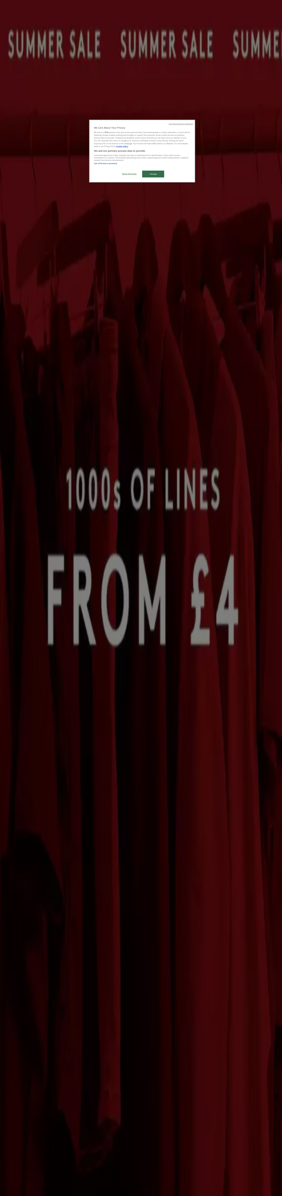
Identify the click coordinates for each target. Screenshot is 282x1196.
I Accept (153, 174)
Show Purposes (129, 174)
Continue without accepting (181, 124)
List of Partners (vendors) (105, 163)
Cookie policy (122, 146)
